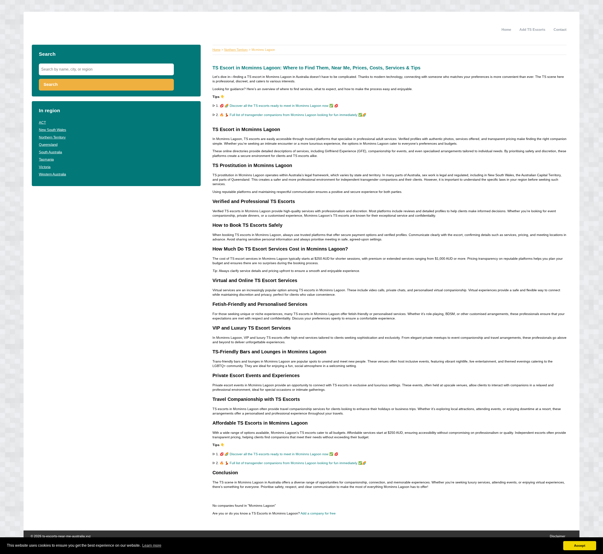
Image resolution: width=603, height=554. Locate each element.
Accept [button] (579, 545)
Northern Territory (52, 137)
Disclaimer (557, 536)
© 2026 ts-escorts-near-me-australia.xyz (61, 536)
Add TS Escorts (532, 30)
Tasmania (46, 159)
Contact (560, 30)
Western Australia (52, 174)
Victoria (44, 167)
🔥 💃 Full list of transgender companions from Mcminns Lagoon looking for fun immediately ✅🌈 (293, 115)
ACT (42, 122)
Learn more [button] (151, 545)
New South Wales (52, 130)
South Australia (50, 152)
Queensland (48, 145)
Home (506, 30)
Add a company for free (318, 513)
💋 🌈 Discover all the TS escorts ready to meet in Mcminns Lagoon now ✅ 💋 (279, 106)
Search (51, 84)
